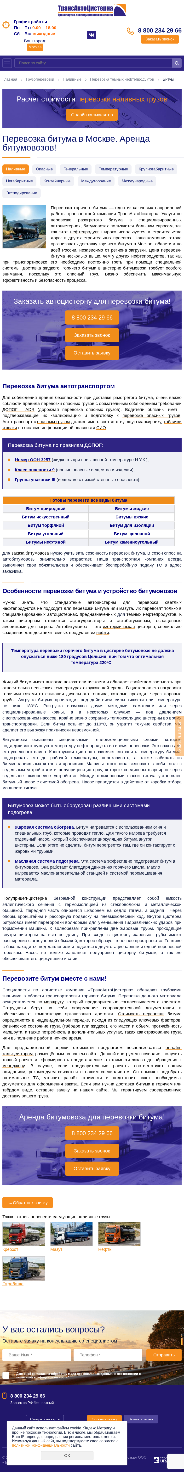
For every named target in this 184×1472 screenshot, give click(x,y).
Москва (35, 47)
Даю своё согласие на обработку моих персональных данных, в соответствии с (78, 1375)
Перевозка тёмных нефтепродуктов (122, 79)
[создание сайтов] (156, 1459)
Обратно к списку (28, 1202)
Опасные (44, 169)
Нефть (104, 1249)
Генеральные (75, 169)
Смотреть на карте (45, 1419)
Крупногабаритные (156, 169)
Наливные (72, 79)
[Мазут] (71, 1234)
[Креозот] (24, 1234)
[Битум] (24, 226)
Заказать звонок (159, 39)
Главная (9, 79)
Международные (137, 181)
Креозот (10, 1249)
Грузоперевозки (40, 79)
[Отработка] (24, 1269)
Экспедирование (21, 193)
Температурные (113, 169)
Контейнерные (57, 181)
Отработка (12, 1283)
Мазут (56, 1249)
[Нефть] (119, 1234)
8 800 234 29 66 (160, 30)
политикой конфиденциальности (42, 1377)
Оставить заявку (92, 352)
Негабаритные (19, 181)
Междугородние (96, 181)
